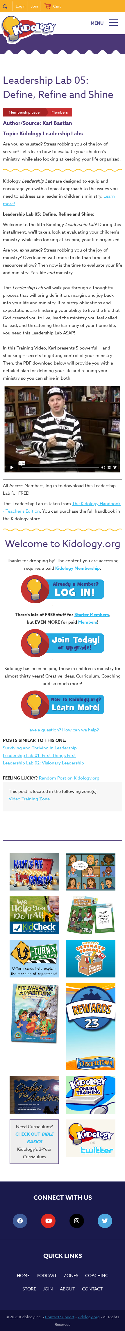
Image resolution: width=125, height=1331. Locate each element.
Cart (57, 6)
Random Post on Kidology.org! (70, 778)
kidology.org (89, 1316)
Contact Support (59, 1316)
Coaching (96, 1275)
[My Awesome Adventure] (34, 1014)
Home (23, 1275)
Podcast (47, 1275)
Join (34, 6)
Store (29, 1289)
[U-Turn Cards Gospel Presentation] (34, 958)
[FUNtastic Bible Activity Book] (90, 915)
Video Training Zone (29, 799)
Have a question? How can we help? (62, 730)
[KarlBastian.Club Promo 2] (34, 872)
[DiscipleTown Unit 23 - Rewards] (90, 1026)
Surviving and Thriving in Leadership (40, 748)
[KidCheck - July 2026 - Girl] (34, 915)
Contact (92, 1289)
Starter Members (91, 614)
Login (21, 6)
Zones (71, 1275)
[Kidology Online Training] (90, 1095)
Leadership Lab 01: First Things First (39, 755)
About (67, 1289)
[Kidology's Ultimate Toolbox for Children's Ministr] (90, 958)
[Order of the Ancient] (34, 1095)
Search (7, 6)
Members (87, 622)
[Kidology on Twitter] (90, 1138)
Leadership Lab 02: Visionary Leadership (43, 763)
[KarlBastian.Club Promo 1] (90, 872)
